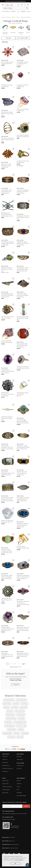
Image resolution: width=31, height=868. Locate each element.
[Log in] (15, 5)
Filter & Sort (24, 38)
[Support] (27, 865)
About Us (19, 780)
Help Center (5, 756)
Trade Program (20, 759)
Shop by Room (5, 792)
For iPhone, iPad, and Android (8, 819)
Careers (18, 786)
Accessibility (5, 771)
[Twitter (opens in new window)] (19, 853)
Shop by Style (5, 780)
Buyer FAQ (19, 756)
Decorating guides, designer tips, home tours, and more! (14, 813)
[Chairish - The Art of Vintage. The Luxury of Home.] (9, 5)
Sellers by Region (6, 789)
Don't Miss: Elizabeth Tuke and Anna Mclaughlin (15, 1)
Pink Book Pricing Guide (7, 768)
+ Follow (8, 38)
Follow (16, 684)
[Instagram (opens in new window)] (4, 853)
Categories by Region (7, 786)
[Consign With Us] (21, 4)
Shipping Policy (5, 765)
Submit (26, 806)
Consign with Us (20, 765)
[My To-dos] (18, 4)
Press (18, 789)
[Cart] (28, 4)
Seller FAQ (19, 768)
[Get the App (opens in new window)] (6, 825)
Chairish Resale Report (21, 795)
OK (15, 863)
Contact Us (4, 759)
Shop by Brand (5, 783)
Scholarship (19, 792)
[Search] (27, 8)
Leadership (19, 783)
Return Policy (5, 762)
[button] (3, 4)
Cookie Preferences (18, 860)
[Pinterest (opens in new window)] (14, 853)
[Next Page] (18, 663)
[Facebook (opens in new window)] (9, 853)
